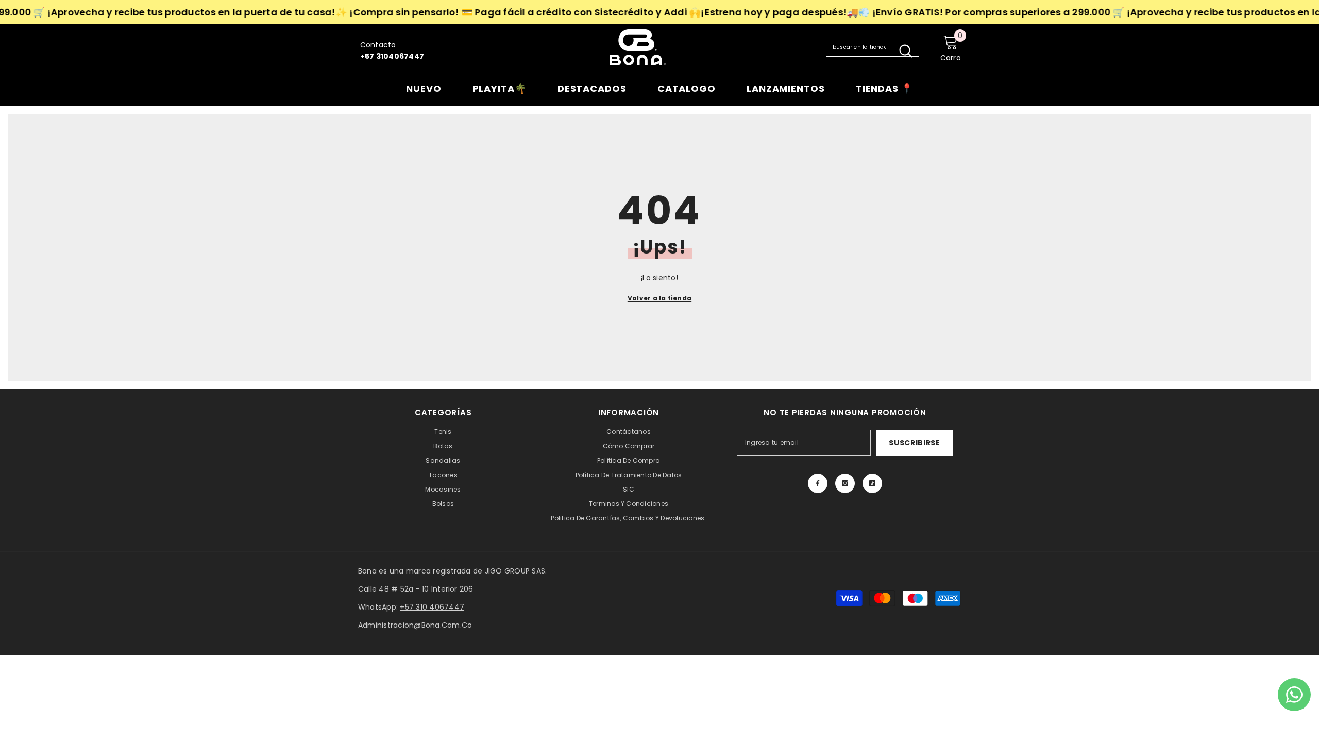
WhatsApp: (411, 607)
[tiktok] (872, 483)
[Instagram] (845, 483)
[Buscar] (872, 47)
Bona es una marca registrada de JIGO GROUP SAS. (452, 571)
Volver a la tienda (659, 298)
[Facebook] (817, 483)
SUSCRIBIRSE (914, 442)
